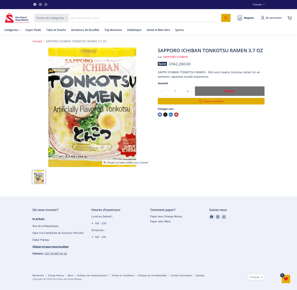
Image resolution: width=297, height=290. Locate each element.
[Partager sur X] (165, 115)
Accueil (37, 41)
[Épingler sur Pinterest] (176, 115)
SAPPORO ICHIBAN (175, 57)
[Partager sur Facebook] (160, 115)
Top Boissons (113, 30)
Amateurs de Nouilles (85, 30)
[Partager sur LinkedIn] (171, 115)
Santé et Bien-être (158, 30)
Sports (179, 30)
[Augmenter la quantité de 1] (187, 91)
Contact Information (181, 275)
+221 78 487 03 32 (55, 253)
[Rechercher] (225, 18)
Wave (70, 275)
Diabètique (134, 30)
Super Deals (33, 30)
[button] (211, 101)
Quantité (163, 83)
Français (257, 4)
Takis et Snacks (56, 30)
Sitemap (200, 275)
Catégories (11, 30)
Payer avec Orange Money (166, 216)
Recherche (38, 275)
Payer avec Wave (160, 221)
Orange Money (56, 275)
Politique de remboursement (92, 275)
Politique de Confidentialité (152, 275)
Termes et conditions (122, 275)
